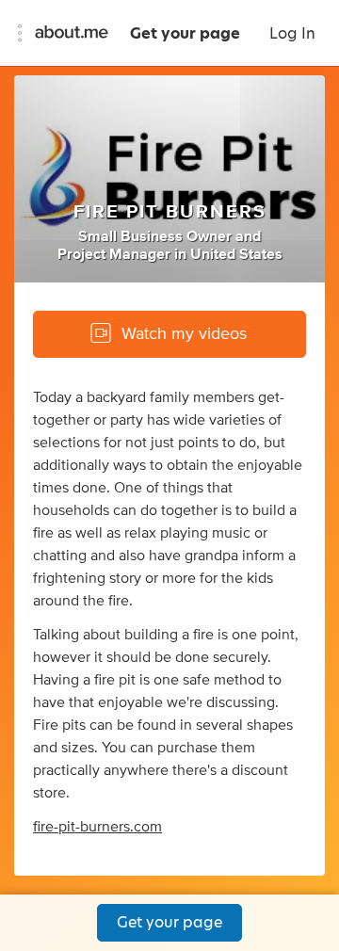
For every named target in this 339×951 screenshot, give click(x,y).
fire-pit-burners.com (97, 826)
